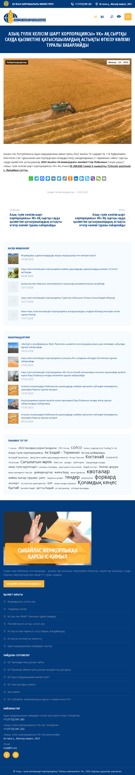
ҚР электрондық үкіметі (22, 684)
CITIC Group (63, 448)
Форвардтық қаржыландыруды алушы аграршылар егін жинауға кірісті (58, 255)
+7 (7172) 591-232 (14, 729)
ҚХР (50, 483)
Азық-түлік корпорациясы (25, 452)
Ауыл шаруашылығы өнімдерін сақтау (30, 646)
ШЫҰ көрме (78, 462)
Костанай (95, 457)
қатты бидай (45, 488)
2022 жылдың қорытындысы (37, 448)
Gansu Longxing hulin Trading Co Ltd (100, 448)
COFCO (76, 448)
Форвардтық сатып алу (21, 601)
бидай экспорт (90, 467)
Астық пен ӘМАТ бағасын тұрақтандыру (32, 616)
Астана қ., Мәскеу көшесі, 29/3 (22, 738)
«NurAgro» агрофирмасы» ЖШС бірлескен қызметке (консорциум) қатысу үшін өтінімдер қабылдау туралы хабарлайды (73, 346)
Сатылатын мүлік (36, 462)
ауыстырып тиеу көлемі (70, 467)
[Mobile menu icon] (127, 16)
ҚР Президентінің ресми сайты (26, 662)
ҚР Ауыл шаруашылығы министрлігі (28, 677)
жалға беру (61, 472)
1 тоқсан (12, 448)
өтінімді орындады (80, 488)
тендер (72, 477)
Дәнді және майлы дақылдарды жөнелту (49, 457)
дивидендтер (43, 472)
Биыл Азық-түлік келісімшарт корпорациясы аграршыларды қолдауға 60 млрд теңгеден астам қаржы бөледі (70, 313)
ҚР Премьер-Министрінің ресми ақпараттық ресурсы (39, 669)
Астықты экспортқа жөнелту (25, 638)
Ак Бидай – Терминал (62, 452)
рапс (42, 477)
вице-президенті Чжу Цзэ (20, 472)
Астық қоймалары (93, 452)
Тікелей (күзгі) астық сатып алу (26, 623)
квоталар (98, 471)
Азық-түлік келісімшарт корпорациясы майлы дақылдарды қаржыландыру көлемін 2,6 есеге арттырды (69, 271)
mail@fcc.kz (10, 748)
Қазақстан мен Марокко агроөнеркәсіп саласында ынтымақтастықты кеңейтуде (63, 283)
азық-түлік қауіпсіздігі (22, 466)
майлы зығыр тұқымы (22, 477)
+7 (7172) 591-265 (14, 719)
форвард (105, 477)
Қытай (13, 488)
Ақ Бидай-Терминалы (18, 457)
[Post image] (13, 258)
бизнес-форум (108, 466)
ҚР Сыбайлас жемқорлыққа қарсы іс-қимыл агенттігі (39, 699)
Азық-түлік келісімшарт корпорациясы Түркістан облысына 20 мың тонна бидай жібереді (68, 297)
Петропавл (13, 462)
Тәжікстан (58, 462)
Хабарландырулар (17, 62)
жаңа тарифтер (78, 472)
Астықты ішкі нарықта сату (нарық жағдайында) (36, 631)
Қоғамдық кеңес (97, 482)
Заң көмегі (14, 692)
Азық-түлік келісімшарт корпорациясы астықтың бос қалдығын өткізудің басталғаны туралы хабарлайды (69, 360)
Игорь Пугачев (77, 457)
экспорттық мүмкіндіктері (33, 483)
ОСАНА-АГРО (112, 457)
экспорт (13, 483)
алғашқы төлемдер (48, 467)
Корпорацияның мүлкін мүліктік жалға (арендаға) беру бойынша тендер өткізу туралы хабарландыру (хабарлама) (66, 402)
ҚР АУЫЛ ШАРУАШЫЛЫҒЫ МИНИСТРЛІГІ (33, 4)
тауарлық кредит (55, 478)
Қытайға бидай (28, 488)
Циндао (68, 462)
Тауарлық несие (17, 609)
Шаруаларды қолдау (95, 462)
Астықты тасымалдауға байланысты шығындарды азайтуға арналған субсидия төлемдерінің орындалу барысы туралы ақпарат (69, 388)
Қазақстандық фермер (65, 483)
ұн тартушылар (62, 488)
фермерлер (87, 478)
